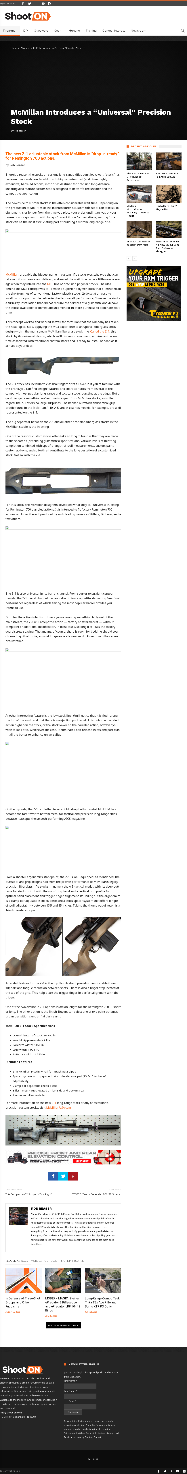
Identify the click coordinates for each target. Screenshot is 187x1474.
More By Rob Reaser (44, 1260)
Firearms (25, 48)
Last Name (70, 1391)
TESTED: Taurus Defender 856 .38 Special (96, 1192)
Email (70, 1401)
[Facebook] (23, 3)
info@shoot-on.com (11, 1412)
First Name (70, 1380)
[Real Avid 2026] (63, 1152)
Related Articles (16, 1260)
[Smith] (154, 293)
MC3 (50, 284)
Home (14, 48)
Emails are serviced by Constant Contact (82, 1437)
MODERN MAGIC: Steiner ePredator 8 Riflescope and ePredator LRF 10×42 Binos (62, 1304)
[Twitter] (30, 3)
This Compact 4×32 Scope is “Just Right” (28, 1192)
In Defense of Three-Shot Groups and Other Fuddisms (22, 1302)
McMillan (11, 275)
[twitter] (63, 1176)
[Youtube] (43, 3)
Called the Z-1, (100, 331)
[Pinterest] (36, 3)
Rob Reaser (20, 130)
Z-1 (54, 1103)
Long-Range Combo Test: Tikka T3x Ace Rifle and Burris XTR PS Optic (102, 1302)
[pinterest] (73, 1176)
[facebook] (53, 1176)
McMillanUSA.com (58, 1108)
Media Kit (93, 1459)
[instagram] (50, 3)
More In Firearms (72, 1260)
